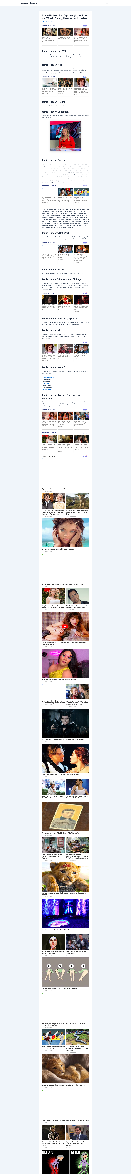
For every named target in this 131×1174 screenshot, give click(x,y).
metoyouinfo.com (28, 3)
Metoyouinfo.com (105, 3)
